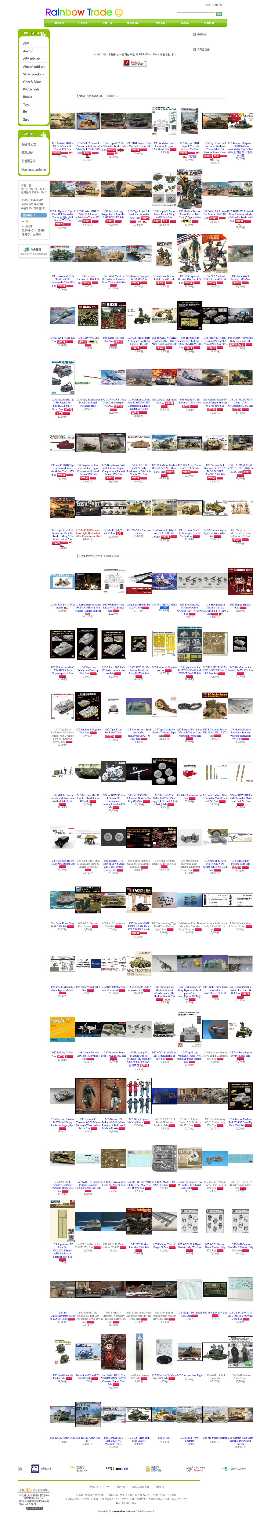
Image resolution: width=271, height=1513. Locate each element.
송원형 (94, 1499)
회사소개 (93, 1486)
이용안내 (159, 1486)
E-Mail (106, 1486)
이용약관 (120, 1486)
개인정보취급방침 (139, 1486)
